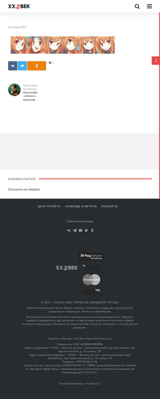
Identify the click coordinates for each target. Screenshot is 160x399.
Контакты (109, 206)
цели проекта (49, 206)
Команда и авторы (81, 206)
